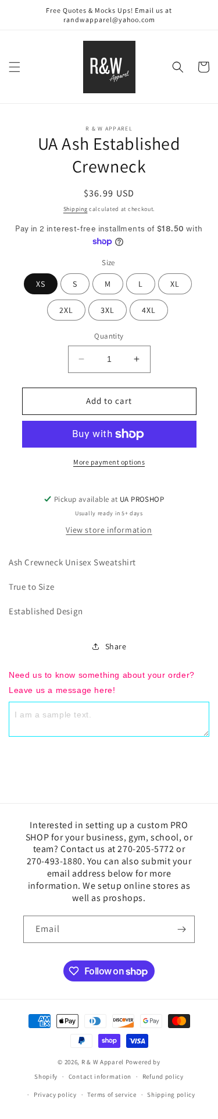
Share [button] (116, 646)
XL (175, 284)
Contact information (100, 1076)
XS (40, 284)
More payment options (109, 462)
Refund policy (163, 1076)
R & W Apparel (102, 1062)
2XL (66, 310)
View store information (109, 530)
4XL (149, 310)
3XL (108, 310)
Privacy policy (55, 1094)
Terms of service (111, 1094)
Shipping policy (171, 1094)
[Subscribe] (181, 929)
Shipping (75, 209)
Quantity (108, 336)
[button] (14, 67)
